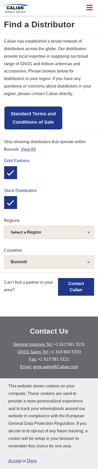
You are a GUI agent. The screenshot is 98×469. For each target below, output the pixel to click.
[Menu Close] (89, 8)
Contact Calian (76, 286)
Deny (32, 461)
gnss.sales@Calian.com (55, 367)
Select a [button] (26, 232)
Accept (14, 461)
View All (28, 149)
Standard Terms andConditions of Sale (33, 118)
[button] (49, 262)
